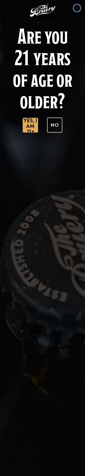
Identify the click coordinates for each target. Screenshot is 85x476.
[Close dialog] (76, 8)
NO (55, 125)
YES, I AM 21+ (30, 125)
